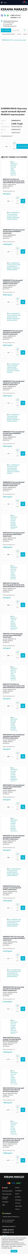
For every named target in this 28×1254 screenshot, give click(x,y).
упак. (14, 148)
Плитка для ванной (7, 1191)
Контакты (17, 1203)
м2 (14, 143)
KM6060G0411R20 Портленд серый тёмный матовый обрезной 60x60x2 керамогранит (14, 938)
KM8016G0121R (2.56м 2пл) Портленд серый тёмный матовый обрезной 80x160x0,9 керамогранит (14, 180)
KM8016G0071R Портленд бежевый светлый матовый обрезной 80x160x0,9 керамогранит (13, 837)
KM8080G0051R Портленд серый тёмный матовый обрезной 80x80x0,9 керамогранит (13, 281)
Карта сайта (18, 1206)
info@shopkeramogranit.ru (10, 26)
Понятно (14, 1251)
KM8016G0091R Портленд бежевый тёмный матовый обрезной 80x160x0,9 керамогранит (13, 736)
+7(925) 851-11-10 (15, 17)
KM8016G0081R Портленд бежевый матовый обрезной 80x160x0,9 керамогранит (13, 786)
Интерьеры (18, 1200)
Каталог (19, 34)
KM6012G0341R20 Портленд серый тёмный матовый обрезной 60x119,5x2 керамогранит (13, 1089)
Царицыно (7, 1213)
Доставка (17, 1197)
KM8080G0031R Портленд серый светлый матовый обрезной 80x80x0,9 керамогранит (13, 332)
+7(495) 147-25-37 (15, 15)
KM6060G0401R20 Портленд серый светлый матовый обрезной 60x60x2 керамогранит (13, 988)
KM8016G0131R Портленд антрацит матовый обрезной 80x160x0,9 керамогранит (14, 534)
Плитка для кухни (6, 1194)
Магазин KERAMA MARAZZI (8, 34)
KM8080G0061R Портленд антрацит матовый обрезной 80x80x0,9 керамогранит (14, 231)
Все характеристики (6, 136)
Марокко (25, 34)
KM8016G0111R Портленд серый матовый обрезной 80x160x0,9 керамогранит (13, 635)
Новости (17, 1209)
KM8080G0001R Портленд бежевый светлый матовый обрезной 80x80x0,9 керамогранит (13, 483)
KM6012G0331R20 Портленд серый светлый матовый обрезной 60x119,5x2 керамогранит (13, 1140)
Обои (3, 1205)
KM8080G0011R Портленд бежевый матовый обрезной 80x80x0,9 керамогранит (13, 433)
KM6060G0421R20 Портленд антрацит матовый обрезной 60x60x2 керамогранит (12, 887)
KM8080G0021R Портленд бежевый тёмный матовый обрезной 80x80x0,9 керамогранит (13, 382)
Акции (6, 1187)
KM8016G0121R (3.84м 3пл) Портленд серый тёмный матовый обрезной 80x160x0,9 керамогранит (14, 584)
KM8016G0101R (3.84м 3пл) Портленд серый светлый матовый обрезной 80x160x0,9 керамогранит (14, 685)
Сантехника (5, 1202)
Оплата (17, 1193)
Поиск (24, 30)
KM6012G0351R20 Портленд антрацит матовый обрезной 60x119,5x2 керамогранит (12, 1039)
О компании (18, 1190)
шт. (14, 146)
